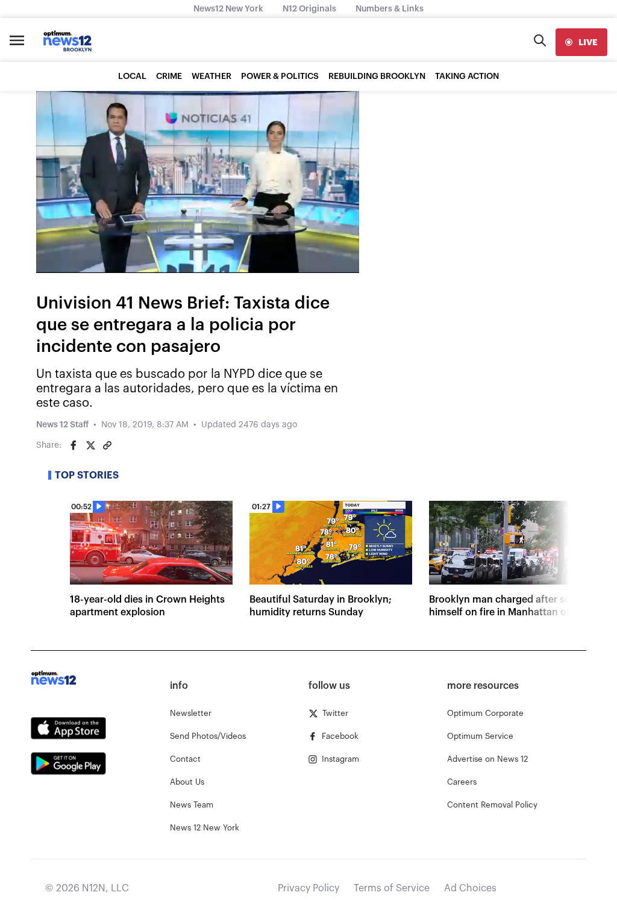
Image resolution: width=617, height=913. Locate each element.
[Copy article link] (107, 445)
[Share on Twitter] (90, 445)
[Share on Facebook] (73, 445)
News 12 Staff (62, 425)
